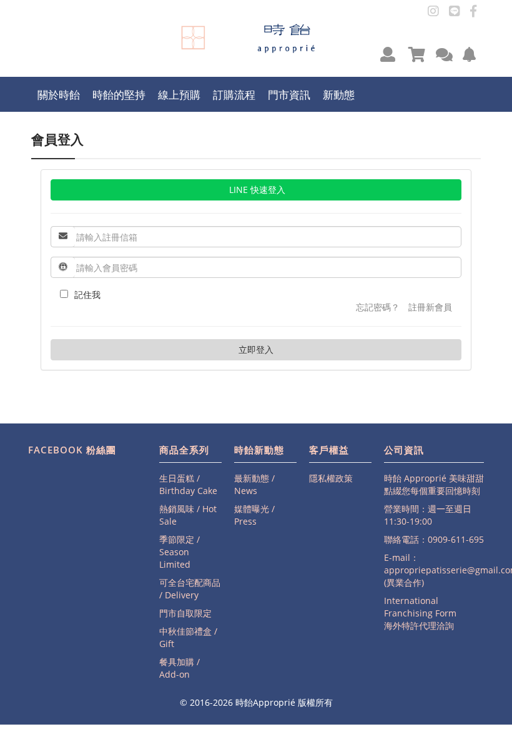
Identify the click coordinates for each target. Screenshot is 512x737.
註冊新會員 (430, 307)
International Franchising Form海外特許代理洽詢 (420, 613)
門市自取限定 (185, 613)
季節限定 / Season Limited (179, 551)
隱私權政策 (331, 478)
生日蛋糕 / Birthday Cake (188, 484)
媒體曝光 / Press (254, 515)
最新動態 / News (254, 484)
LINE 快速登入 (256, 189)
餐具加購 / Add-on (179, 668)
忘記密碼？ (378, 307)
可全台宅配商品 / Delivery (189, 588)
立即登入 (256, 349)
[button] (387, 54)
